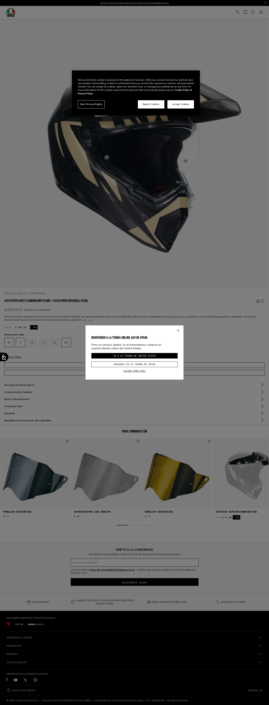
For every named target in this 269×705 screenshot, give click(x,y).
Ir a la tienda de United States (134, 355)
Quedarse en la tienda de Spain (134, 364)
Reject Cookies (151, 104)
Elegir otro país (134, 370)
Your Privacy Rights (91, 104)
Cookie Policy (182, 90)
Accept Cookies (180, 104)
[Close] (178, 329)
